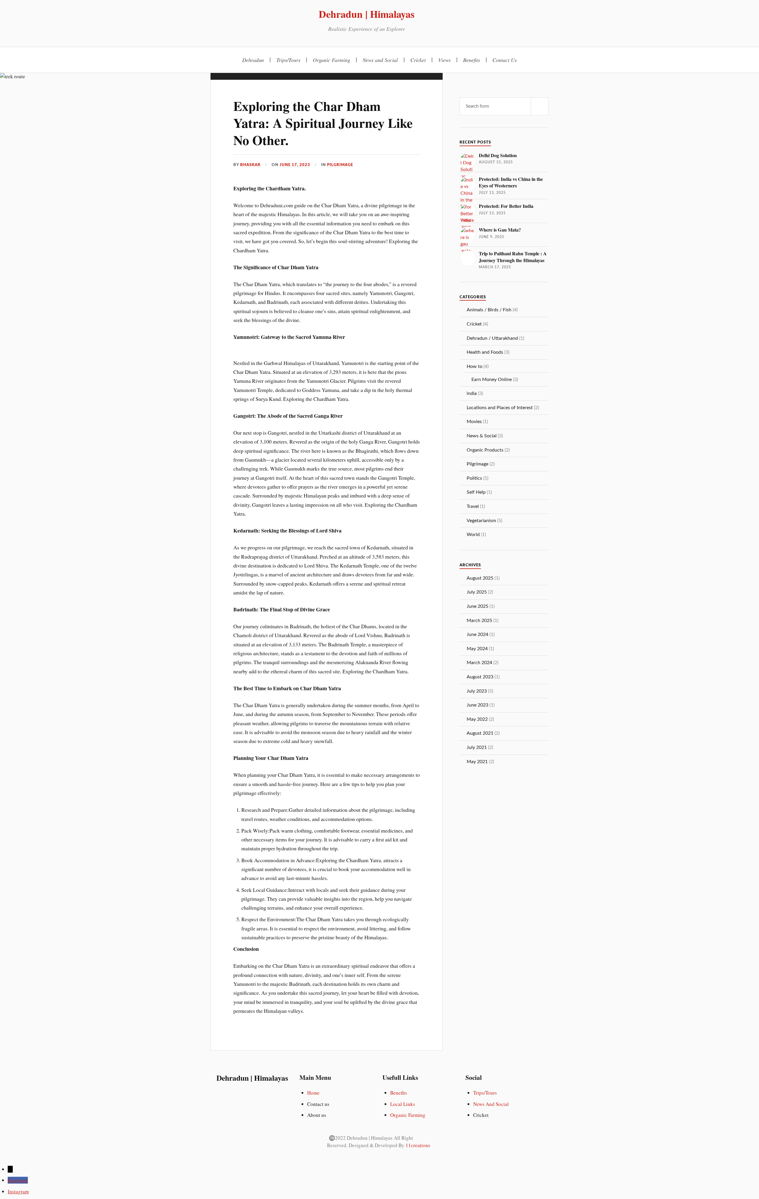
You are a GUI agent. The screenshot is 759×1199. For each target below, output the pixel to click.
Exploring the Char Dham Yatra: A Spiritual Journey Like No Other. (323, 122)
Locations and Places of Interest (500, 407)
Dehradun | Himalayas (366, 14)
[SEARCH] (539, 106)
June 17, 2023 (295, 165)
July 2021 (477, 747)
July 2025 (477, 592)
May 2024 (477, 648)
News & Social (482, 435)
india (472, 393)
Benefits (471, 59)
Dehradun (253, 59)
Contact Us (504, 59)
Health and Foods (485, 352)
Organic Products (485, 450)
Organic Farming (331, 59)
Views (444, 59)
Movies (474, 421)
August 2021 (480, 733)
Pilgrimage (340, 165)
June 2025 (477, 606)
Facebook (18, 1180)
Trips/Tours (288, 59)
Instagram (18, 1191)
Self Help (476, 492)
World (473, 534)
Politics (474, 478)
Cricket (418, 59)
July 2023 (477, 691)
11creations (418, 1145)
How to (474, 366)
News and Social (380, 59)
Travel (473, 506)
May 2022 (477, 719)
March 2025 (479, 620)
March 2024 (479, 662)
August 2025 (480, 578)
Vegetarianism (481, 520)
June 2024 (477, 634)
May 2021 (477, 761)
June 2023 (477, 705)
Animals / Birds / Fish (489, 309)
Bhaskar (250, 165)
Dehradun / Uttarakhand (492, 338)
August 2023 (480, 677)
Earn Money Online (491, 379)
